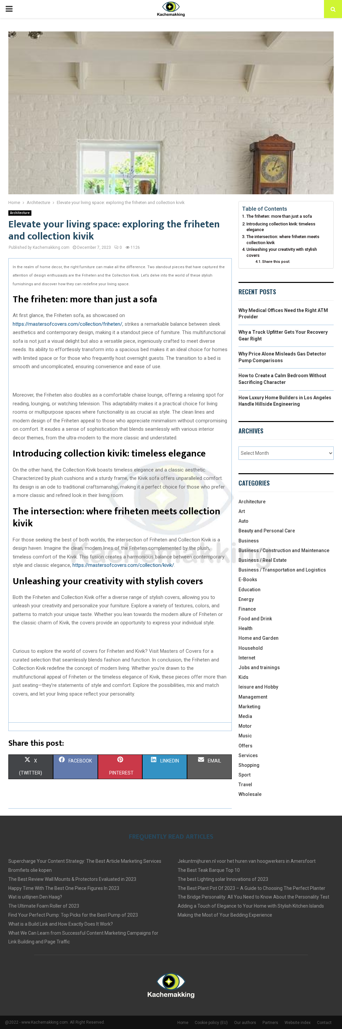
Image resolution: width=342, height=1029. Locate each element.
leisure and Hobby (258, 687)
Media (245, 716)
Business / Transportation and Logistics (282, 570)
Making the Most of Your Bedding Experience (225, 915)
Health (245, 628)
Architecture (20, 213)
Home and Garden (258, 638)
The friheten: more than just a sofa (279, 216)
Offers (245, 745)
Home (182, 1022)
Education (249, 589)
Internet (246, 657)
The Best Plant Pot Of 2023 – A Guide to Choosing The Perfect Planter (251, 888)
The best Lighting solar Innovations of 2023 (223, 879)
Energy (246, 599)
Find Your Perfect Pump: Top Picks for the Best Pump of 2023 (73, 915)
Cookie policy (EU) (211, 1022)
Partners (270, 1022)
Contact (324, 1022)
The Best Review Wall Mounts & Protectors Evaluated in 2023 (72, 879)
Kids (243, 677)
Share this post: (276, 261)
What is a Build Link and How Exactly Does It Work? (60, 924)
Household (250, 648)
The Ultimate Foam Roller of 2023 (43, 906)
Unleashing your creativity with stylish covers (281, 252)
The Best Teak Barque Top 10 (209, 870)
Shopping (249, 765)
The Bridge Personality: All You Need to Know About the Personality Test (253, 897)
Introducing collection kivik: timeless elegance (280, 226)
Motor (245, 726)
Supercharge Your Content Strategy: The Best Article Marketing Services (84, 861)
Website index (298, 1022)
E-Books (247, 579)
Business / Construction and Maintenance (283, 550)
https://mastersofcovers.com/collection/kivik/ (123, 565)
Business (248, 540)
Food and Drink (255, 618)
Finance (247, 609)
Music (245, 735)
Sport (244, 775)
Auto (243, 521)
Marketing (249, 706)
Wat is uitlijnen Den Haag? (35, 897)
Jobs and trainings (259, 667)
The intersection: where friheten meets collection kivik (282, 239)
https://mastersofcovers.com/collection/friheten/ (67, 324)
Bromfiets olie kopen (30, 870)
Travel (245, 784)
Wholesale (250, 794)
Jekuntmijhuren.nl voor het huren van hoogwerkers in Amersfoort (247, 861)
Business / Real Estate (262, 560)
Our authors (245, 1022)
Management (252, 697)
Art (241, 511)
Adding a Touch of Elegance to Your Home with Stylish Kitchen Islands (251, 906)
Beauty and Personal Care (266, 530)
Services (248, 755)
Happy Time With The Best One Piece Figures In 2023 (63, 888)
